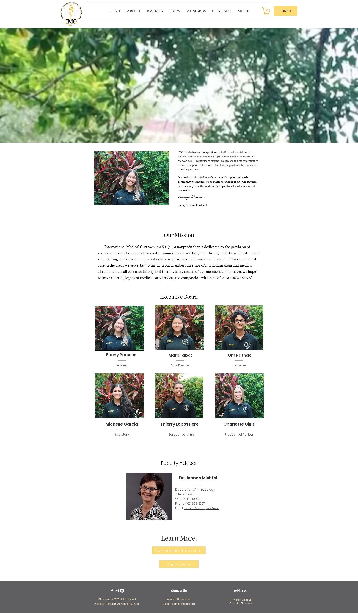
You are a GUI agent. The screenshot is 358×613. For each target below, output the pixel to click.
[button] (243, 11)
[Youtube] (122, 591)
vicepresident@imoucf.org (179, 604)
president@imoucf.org (179, 599)
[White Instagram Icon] (117, 591)
